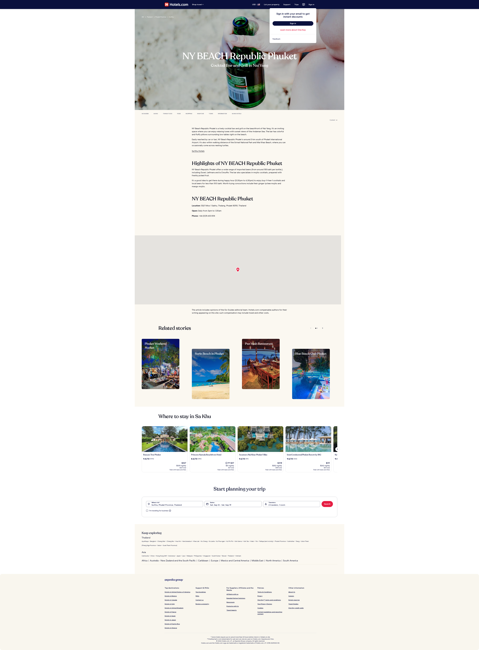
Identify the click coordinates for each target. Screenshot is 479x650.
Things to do (167, 113)
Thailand (150, 17)
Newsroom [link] (231, 602)
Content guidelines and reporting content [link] (269, 613)
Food (179, 113)
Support (286, 4)
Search (327, 504)
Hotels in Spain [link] (170, 616)
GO (143, 17)
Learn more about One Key (293, 30)
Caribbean (203, 560)
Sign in (311, 4)
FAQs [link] (197, 596)
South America (290, 560)
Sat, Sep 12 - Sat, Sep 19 (220, 505)
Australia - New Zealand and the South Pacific (173, 560)
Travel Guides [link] (293, 604)
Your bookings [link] (201, 592)
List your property (271, 4)
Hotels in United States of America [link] (177, 592)
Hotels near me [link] (294, 600)
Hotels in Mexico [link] (171, 596)
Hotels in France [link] (170, 612)
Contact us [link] (200, 600)
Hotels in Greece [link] (171, 628)
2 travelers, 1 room (277, 505)
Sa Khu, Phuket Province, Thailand (167, 505)
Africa (144, 560)
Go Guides (145, 113)
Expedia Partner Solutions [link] (236, 598)
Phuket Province (160, 17)
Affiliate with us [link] (232, 594)
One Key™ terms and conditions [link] (269, 600)
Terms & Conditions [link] (264, 592)
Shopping (189, 113)
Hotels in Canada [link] (171, 600)
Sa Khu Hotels (236, 113)
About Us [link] (291, 592)
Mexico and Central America (235, 560)
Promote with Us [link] (233, 606)
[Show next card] (337, 449)
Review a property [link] (202, 604)
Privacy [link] (259, 596)
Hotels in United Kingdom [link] (174, 608)
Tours (211, 113)
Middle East (257, 560)
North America (273, 560)
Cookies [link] (260, 608)
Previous (310, 328)
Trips (296, 4)
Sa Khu (171, 17)
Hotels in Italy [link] (170, 604)
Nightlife (200, 113)
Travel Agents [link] (232, 610)
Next (321, 328)
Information (222, 113)
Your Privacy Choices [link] (264, 604)
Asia (144, 552)
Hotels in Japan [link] (170, 620)
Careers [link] (291, 596)
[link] (293, 39)
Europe (214, 560)
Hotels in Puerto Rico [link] (172, 624)
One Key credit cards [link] (296, 608)
